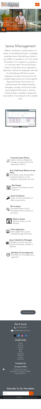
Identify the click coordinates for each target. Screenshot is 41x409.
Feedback (20, 355)
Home (20, 343)
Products (20, 345)
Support (20, 357)
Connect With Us (28, 312)
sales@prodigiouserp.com (22, 330)
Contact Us (20, 359)
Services (20, 347)
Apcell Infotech (33, 397)
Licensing (20, 353)
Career (20, 349)
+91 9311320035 (21, 327)
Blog (20, 351)
